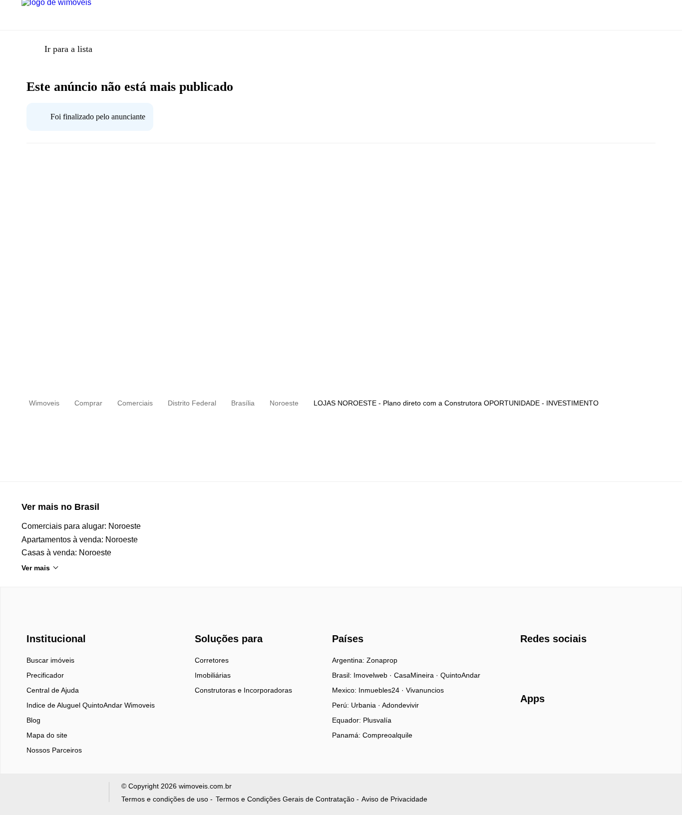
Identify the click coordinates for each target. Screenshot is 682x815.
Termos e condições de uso (164, 799)
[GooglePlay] (620, 728)
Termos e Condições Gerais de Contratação (285, 799)
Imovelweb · (373, 675)
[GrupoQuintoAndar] (59, 794)
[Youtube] (561, 664)
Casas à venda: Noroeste (66, 552)
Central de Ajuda (52, 690)
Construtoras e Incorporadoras (243, 690)
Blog (33, 720)
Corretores (212, 660)
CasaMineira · (417, 675)
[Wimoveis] (57, 621)
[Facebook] (528, 664)
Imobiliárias (213, 675)
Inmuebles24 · (382, 690)
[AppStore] (552, 727)
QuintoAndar (460, 675)
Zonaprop (381, 660)
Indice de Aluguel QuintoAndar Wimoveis (90, 705)
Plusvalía (377, 720)
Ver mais (35, 568)
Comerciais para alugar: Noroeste (81, 526)
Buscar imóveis (50, 660)
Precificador (45, 675)
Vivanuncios (425, 690)
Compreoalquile (387, 735)
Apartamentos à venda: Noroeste (79, 539)
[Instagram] (545, 664)
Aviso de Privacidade (394, 799)
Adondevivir (400, 705)
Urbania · (366, 705)
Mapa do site (46, 735)
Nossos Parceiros (54, 750)
